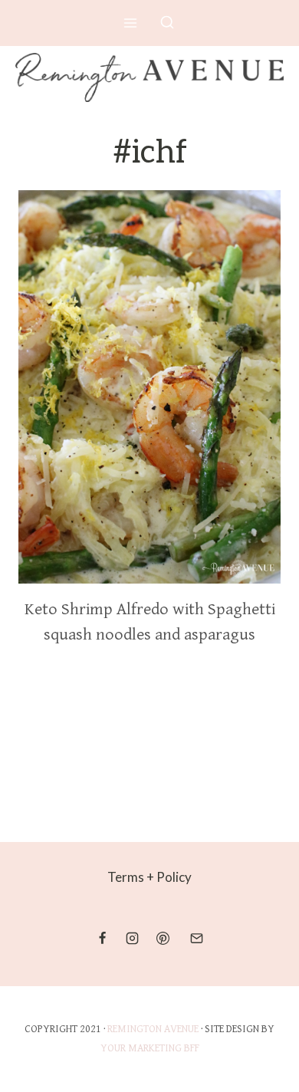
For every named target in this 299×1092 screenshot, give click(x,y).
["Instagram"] (133, 939)
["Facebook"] (103, 939)
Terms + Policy (149, 877)
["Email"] (196, 939)
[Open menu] (131, 23)
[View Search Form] (167, 23)
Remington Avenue (153, 1029)
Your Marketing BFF (149, 1048)
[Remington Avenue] (149, 77)
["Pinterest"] (163, 939)
